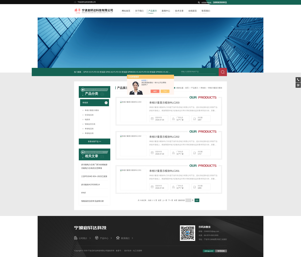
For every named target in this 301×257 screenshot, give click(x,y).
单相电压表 (89, 133)
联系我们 (125, 238)
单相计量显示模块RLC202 (164, 136)
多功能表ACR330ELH (90, 185)
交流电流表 (89, 115)
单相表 (85, 103)
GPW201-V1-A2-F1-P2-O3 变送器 (169, 72)
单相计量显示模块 (92, 110)
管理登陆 (221, 251)
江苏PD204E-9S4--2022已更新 (94, 176)
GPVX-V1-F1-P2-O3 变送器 (94, 72)
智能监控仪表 (90, 124)
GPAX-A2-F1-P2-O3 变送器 (116, 72)
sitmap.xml (208, 251)
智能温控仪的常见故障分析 (92, 201)
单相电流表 (89, 129)
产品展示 (194, 88)
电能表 (87, 119)
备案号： (119, 251)
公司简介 (83, 238)
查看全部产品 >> (94, 141)
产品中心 (104, 238)
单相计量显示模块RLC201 (164, 170)
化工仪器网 (137, 251)
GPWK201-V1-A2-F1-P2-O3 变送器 (141, 72)
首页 (187, 88)
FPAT (83, 193)
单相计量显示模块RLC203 (164, 102)
